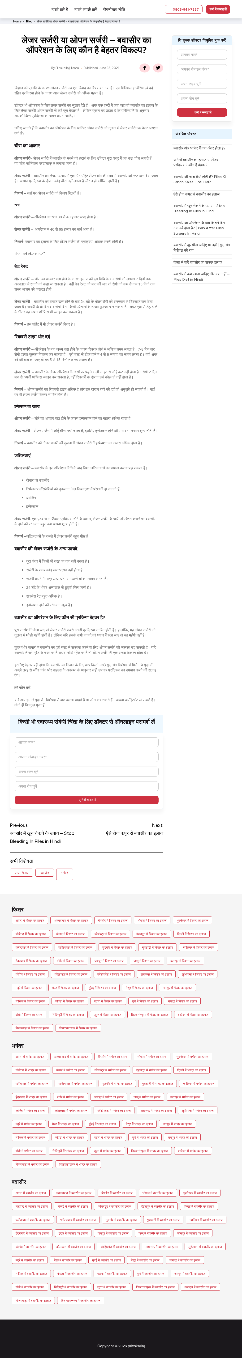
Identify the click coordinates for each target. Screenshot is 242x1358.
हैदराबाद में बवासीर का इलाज (32, 1233)
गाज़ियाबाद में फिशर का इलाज (75, 947)
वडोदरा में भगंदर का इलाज (193, 1150)
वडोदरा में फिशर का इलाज (193, 1014)
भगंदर (64, 872)
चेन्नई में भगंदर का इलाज (70, 1070)
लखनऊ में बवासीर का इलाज (162, 1246)
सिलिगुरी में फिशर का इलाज (68, 1014)
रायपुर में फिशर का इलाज (182, 1001)
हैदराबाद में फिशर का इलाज (31, 960)
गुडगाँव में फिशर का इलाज (117, 947)
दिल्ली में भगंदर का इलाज (191, 1070)
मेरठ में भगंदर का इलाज (65, 1123)
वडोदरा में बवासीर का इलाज (200, 1287)
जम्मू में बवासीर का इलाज (152, 1233)
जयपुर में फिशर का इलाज (109, 960)
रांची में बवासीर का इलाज (30, 1287)
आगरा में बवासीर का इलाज (31, 1192)
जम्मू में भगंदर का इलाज (147, 1097)
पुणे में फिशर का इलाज (145, 1001)
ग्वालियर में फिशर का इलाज (198, 947)
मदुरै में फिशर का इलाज (29, 987)
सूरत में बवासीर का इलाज (111, 1287)
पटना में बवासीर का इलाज (112, 1273)
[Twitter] (158, 68)
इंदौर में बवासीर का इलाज (73, 1233)
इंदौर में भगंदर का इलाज (70, 1097)
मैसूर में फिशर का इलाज (139, 987)
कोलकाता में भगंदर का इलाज (71, 1110)
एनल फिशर (21, 872)
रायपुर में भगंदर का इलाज (182, 1137)
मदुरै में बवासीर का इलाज (30, 1260)
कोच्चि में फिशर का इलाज (30, 974)
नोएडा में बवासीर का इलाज (72, 1273)
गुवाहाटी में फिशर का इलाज (157, 947)
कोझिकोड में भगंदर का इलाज (114, 1110)
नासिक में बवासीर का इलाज (31, 1273)
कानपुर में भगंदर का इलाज (185, 1097)
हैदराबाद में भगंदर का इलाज (31, 1097)
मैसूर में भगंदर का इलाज (139, 1123)
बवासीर (44, 872)
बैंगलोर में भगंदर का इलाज (113, 1056)
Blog (29, 21)
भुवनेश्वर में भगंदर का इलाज (192, 1056)
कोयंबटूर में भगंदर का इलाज (110, 1070)
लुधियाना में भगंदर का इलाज (198, 1110)
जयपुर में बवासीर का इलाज (113, 1233)
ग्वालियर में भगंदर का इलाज (198, 1083)
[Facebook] (144, 68)
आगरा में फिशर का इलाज (30, 920)
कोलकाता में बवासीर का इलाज (73, 1246)
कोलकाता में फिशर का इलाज (71, 974)
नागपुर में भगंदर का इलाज (177, 1123)
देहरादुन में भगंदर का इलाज (151, 1070)
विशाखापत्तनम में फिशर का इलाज (78, 1028)
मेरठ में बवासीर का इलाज (68, 1260)
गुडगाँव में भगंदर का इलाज (117, 1083)
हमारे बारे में (60, 9)
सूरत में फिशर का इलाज (107, 1014)
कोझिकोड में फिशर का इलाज (114, 974)
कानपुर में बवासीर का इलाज (193, 1233)
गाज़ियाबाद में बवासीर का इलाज (78, 1219)
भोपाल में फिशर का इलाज (152, 920)
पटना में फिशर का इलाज (108, 1001)
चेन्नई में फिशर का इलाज (70, 933)
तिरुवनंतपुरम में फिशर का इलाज (149, 1014)
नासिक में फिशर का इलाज (30, 1001)
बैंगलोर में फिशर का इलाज (113, 920)
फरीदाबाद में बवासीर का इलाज (33, 1219)
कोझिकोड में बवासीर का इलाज (118, 1246)
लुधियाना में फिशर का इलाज (198, 974)
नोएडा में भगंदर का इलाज (69, 1137)
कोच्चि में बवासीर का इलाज (31, 1246)
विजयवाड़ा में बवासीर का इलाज (33, 1300)
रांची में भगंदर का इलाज (29, 1150)
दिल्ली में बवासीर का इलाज (199, 1206)
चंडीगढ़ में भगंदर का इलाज (31, 1070)
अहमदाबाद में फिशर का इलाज (71, 920)
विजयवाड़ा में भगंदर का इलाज (32, 1164)
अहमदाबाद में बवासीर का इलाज (73, 1192)
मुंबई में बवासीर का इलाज (106, 1260)
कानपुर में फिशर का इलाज (185, 960)
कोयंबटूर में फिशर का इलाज (110, 933)
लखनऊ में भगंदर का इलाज (156, 1110)
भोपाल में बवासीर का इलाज (158, 1192)
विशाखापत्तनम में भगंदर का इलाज (78, 1164)
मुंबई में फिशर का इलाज (102, 987)
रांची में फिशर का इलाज (29, 1014)
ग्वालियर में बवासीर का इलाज (206, 1219)
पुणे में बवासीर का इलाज (150, 1273)
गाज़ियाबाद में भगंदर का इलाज (75, 1083)
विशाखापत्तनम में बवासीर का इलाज (80, 1300)
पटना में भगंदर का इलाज (108, 1137)
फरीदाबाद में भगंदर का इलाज (32, 1083)
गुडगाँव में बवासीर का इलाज (121, 1219)
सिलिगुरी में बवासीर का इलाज (70, 1287)
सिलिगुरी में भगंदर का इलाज (68, 1150)
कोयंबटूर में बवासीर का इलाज (114, 1206)
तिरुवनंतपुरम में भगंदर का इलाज (149, 1150)
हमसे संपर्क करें (85, 9)
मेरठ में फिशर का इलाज (65, 987)
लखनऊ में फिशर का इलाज (156, 974)
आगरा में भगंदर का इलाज (30, 1056)
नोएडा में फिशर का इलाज (69, 1001)
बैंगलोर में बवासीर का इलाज (117, 1192)
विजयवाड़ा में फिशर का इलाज (32, 1028)
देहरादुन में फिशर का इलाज (151, 933)
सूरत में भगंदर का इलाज (107, 1150)
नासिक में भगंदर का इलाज (30, 1137)
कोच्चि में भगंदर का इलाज (30, 1110)
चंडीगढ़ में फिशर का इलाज (31, 933)
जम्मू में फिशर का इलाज (147, 960)
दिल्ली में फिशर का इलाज (191, 933)
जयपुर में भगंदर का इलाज (109, 1097)
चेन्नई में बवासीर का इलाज (73, 1206)
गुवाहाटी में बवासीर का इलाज (163, 1219)
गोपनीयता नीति (114, 9)
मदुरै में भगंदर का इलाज (29, 1123)
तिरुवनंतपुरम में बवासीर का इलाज (155, 1287)
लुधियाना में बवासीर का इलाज (205, 1246)
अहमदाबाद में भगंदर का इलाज (71, 1056)
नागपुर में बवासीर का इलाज (184, 1260)
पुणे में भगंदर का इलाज (145, 1137)
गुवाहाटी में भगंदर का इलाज (157, 1083)
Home (17, 21)
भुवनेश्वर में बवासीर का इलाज (200, 1192)
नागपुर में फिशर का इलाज (177, 987)
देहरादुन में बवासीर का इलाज (157, 1206)
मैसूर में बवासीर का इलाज (145, 1260)
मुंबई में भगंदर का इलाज (102, 1123)
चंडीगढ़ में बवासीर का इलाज (32, 1206)
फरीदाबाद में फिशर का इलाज (32, 947)
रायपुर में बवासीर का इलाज (189, 1273)
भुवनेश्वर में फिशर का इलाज (192, 920)
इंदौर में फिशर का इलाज (70, 960)
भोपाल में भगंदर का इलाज (152, 1056)
